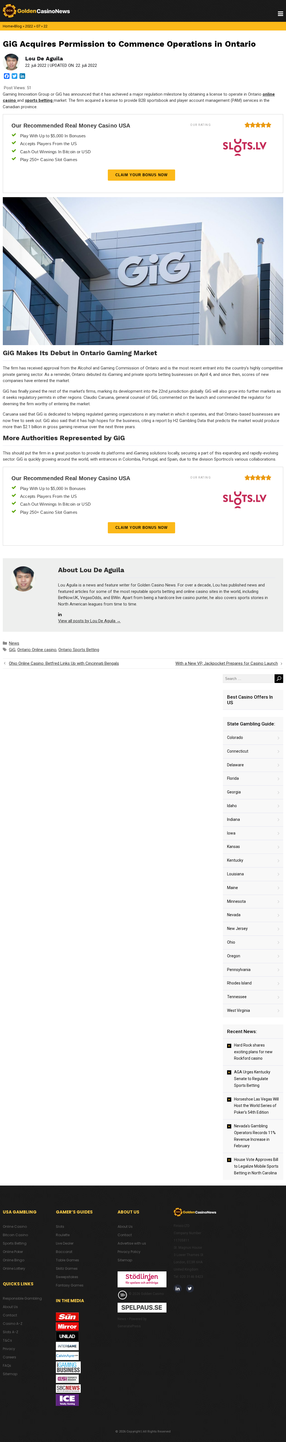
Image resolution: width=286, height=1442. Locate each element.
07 (38, 26)
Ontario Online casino (36, 649)
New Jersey (237, 928)
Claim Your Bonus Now (141, 175)
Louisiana (235, 874)
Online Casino (15, 1226)
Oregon (233, 956)
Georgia (234, 792)
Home (8, 26)
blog (18, 26)
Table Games (67, 1260)
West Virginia (238, 1010)
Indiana (233, 819)
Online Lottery (14, 1268)
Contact (10, 1315)
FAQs (7, 1365)
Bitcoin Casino (15, 1235)
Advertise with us (132, 1243)
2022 (29, 26)
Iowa (231, 833)
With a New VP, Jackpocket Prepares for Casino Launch (226, 663)
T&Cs (7, 1340)
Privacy (9, 1348)
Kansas (233, 846)
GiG (12, 649)
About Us (10, 1306)
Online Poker (13, 1251)
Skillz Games (67, 1268)
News (14, 643)
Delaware (235, 765)
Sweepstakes (67, 1276)
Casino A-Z (12, 1323)
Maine (232, 887)
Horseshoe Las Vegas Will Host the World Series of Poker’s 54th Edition (256, 1106)
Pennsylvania (239, 969)
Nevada (233, 915)
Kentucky (235, 860)
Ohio (231, 942)
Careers (9, 1357)
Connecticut (237, 751)
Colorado (235, 737)
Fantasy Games (70, 1285)
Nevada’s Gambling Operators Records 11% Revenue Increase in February (255, 1136)
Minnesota (236, 901)
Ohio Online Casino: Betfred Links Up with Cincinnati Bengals (64, 663)
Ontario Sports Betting (78, 649)
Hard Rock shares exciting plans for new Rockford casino (253, 1052)
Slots (60, 1226)
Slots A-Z (10, 1332)
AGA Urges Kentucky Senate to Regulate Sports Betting (252, 1079)
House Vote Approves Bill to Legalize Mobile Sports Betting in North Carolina (256, 1166)
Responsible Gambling (22, 1298)
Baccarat (64, 1251)
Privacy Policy (129, 1251)
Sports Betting (15, 1243)
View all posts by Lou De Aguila (89, 620)
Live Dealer (64, 1243)
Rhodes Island (239, 983)
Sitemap (10, 1374)
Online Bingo (13, 1260)
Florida (233, 778)
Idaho (232, 806)
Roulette (63, 1235)
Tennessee (237, 997)
